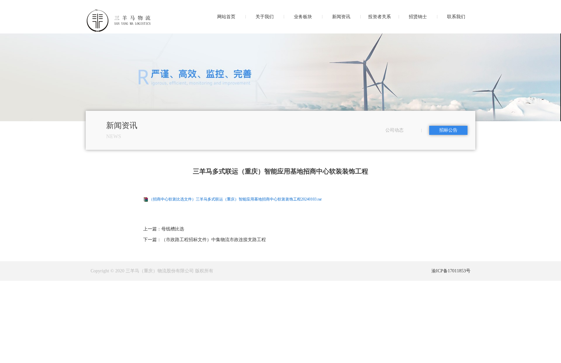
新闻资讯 (341, 16)
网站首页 (226, 16)
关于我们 (265, 16)
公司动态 (394, 130)
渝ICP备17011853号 (450, 270)
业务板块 (303, 16)
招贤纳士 (418, 16)
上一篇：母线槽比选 (163, 229)
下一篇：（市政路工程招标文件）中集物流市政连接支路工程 (204, 239)
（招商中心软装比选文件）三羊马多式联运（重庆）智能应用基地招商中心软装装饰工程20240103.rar (235, 199)
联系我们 (456, 16)
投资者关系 (379, 16)
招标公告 (448, 130)
